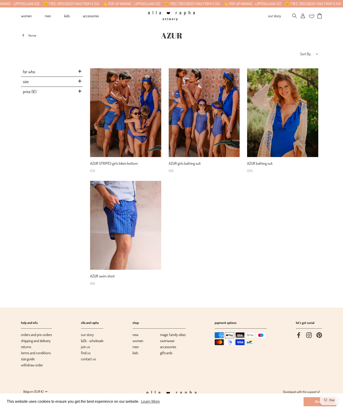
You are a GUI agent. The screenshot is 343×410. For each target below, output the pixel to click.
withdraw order (32, 365)
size (26, 81)
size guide (28, 359)
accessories (168, 346)
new (136, 334)
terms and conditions (36, 352)
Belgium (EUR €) (33, 391)
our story (87, 334)
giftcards (166, 352)
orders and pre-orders (36, 334)
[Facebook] (298, 334)
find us (86, 352)
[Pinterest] (319, 334)
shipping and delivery (36, 340)
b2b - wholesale (92, 340)
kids (135, 352)
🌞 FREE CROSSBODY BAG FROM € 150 (60, 3)
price (29, 91)
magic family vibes (173, 334)
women (138, 340)
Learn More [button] (150, 401)
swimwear (167, 340)
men (136, 346)
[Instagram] (309, 334)
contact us (88, 359)
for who (29, 71)
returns (26, 346)
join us (85, 346)
